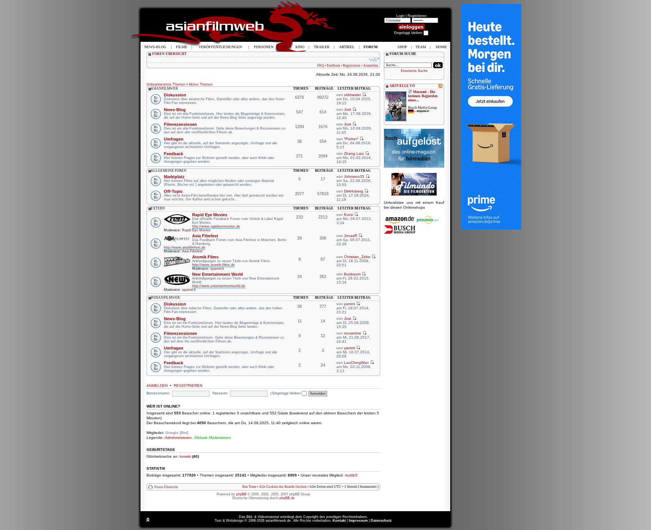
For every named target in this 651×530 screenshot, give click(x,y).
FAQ (320, 65)
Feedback (333, 65)
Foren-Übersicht (166, 487)
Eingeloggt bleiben (287, 393)
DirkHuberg (353, 191)
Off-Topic (173, 191)
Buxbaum (352, 274)
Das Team (249, 487)
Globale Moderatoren (212, 437)
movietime (352, 333)
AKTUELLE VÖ (402, 86)
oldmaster (352, 95)
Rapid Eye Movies (209, 214)
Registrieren (417, 16)
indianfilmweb (165, 297)
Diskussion (175, 95)
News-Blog (175, 109)
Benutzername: (158, 393)
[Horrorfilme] (414, 194)
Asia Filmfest (205, 236)
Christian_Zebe (357, 257)
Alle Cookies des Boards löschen (283, 487)
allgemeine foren (168, 171)
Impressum (358, 520)
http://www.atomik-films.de (213, 265)
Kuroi (348, 214)
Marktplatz (174, 176)
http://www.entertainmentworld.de (218, 286)
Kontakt (339, 520)
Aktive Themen (200, 84)
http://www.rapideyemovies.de (216, 226)
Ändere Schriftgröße (374, 59)
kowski (185, 456)
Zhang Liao (354, 153)
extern (158, 208)
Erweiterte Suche (414, 71)
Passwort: (220, 393)
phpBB (241, 494)
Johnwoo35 (354, 176)
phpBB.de (287, 498)
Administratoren (178, 437)
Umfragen (173, 139)
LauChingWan (356, 362)
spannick (217, 268)
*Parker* (351, 139)
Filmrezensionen (180, 124)
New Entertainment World (217, 274)
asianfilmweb (164, 88)
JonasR (350, 236)
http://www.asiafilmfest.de (184, 247)
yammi (349, 304)
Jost (347, 109)
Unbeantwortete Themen (166, 84)
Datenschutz (381, 520)
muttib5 (351, 475)
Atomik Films (205, 257)
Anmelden (370, 65)
